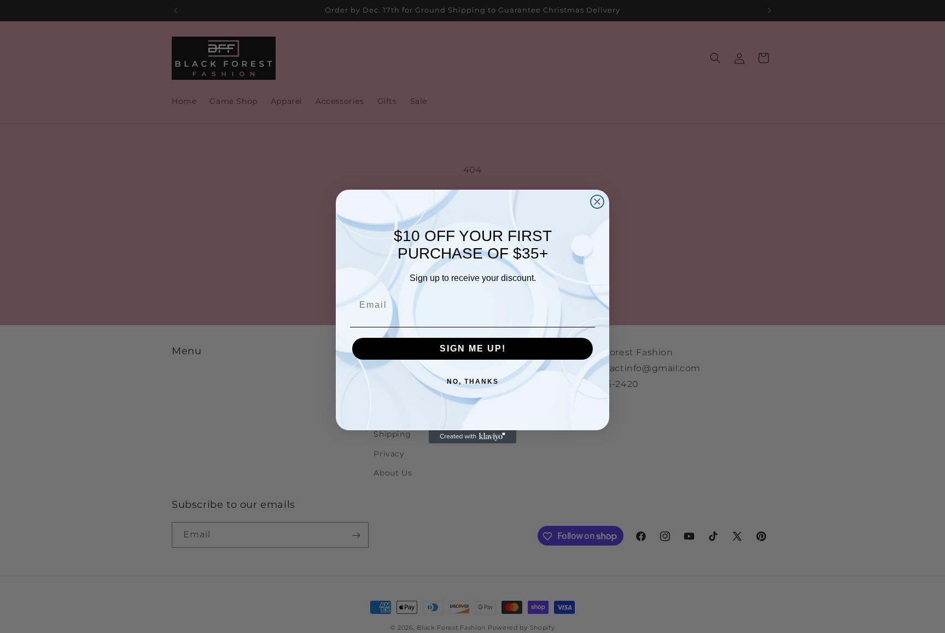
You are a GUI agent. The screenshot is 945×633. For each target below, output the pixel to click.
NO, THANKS (473, 381)
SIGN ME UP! (473, 348)
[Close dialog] (597, 201)
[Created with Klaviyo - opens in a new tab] (472, 436)
